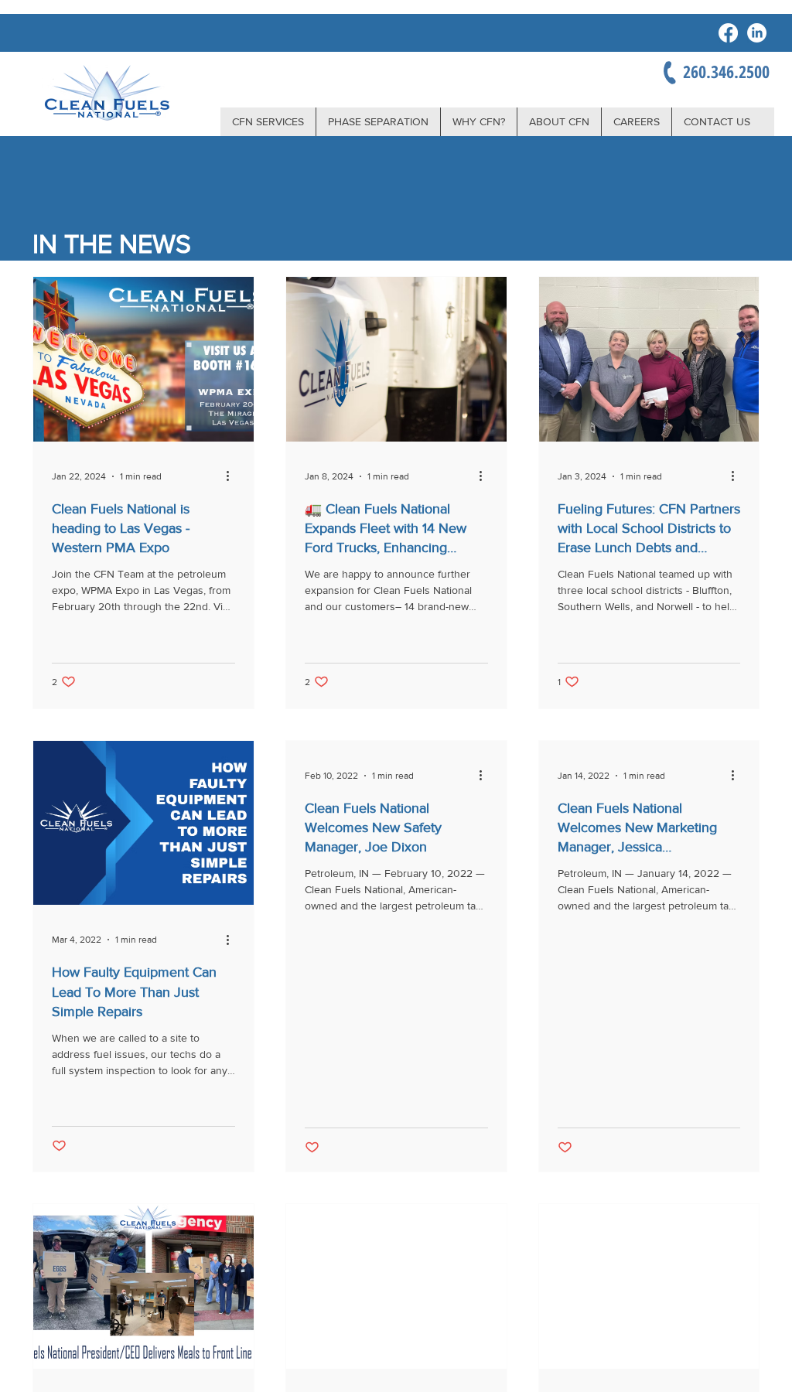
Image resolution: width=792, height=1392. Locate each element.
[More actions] (233, 476)
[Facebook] (728, 33)
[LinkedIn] (756, 33)
